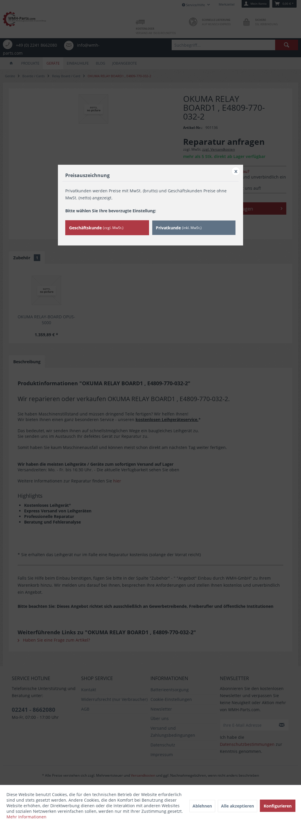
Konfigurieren (278, 806)
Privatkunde (179, 228)
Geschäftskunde (96, 228)
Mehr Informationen (26, 817)
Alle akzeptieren (237, 806)
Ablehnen (202, 806)
